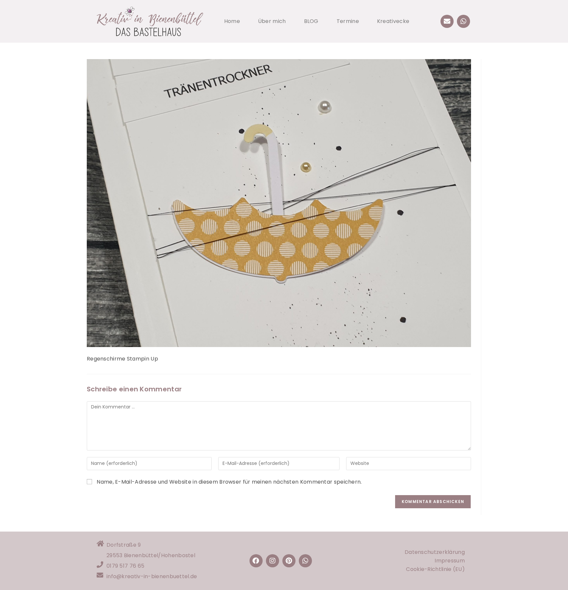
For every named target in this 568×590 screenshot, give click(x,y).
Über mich (272, 21)
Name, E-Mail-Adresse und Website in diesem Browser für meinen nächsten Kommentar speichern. (229, 482)
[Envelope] (447, 21)
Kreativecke (393, 21)
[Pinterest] (289, 560)
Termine (348, 21)
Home (232, 21)
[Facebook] (256, 560)
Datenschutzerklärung (435, 552)
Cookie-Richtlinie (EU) (435, 569)
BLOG (311, 21)
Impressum (450, 560)
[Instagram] (272, 560)
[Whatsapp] (463, 21)
